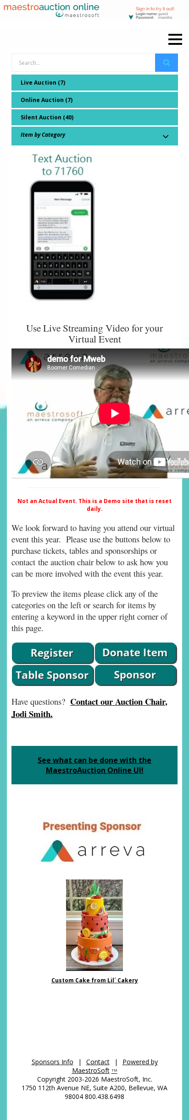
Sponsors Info (52, 1061)
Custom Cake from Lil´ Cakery (94, 980)
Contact (98, 1061)
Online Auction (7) (46, 100)
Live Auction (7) (43, 82)
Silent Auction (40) (47, 117)
